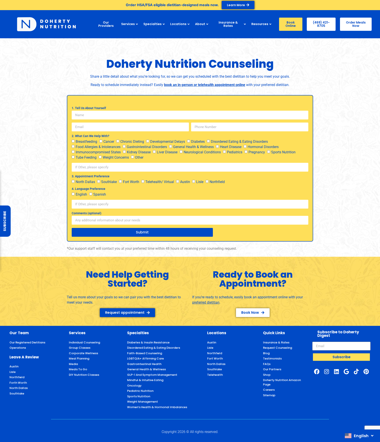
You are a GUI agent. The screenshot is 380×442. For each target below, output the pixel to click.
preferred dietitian (275, 85)
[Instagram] (326, 371)
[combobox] (359, 435)
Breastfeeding (86, 141)
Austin (185, 182)
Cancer (108, 141)
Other (139, 157)
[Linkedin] (336, 371)
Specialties (152, 24)
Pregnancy (256, 152)
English (81, 194)
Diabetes (198, 141)
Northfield (217, 182)
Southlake (109, 182)
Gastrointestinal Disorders (147, 147)
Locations (178, 24)
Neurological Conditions (202, 152)
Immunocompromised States (98, 152)
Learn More (236, 5)
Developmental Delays (167, 141)
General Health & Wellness (193, 147)
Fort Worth (131, 182)
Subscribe (4, 221)
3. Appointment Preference (91, 176)
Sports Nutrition (283, 152)
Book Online (290, 24)
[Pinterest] (366, 371)
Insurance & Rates (228, 24)
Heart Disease (230, 147)
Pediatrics (234, 152)
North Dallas (85, 182)
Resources (259, 24)
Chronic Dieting (132, 141)
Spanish (99, 194)
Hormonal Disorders (263, 147)
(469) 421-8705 (321, 24)
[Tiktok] (356, 371)
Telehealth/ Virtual (159, 182)
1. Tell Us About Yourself (89, 108)
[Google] (346, 371)
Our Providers (106, 24)
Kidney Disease (139, 152)
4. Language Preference (88, 189)
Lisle (199, 182)
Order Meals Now (356, 24)
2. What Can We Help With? (90, 136)
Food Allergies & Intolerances (98, 147)
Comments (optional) (86, 213)
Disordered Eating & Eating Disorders (239, 141)
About (200, 24)
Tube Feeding (86, 157)
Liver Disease (167, 152)
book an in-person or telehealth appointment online (204, 85)
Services (128, 24)
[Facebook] (316, 371)
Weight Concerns (116, 157)
